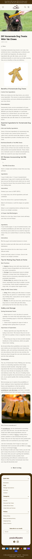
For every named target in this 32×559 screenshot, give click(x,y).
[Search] (25, 7)
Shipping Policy (7, 521)
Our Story (5, 490)
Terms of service (20, 556)
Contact (5, 492)
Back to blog (17, 468)
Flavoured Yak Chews (8, 503)
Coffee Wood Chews (8, 505)
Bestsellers (6, 482)
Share (4, 46)
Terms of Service (7, 523)
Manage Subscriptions (8, 487)
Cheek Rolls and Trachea (9, 508)
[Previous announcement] (2, 2)
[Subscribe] (27, 532)
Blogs (4, 485)
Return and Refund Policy (9, 518)
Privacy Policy (6, 516)
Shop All (5, 500)
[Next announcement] (29, 2)
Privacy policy (13, 556)
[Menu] (3, 7)
